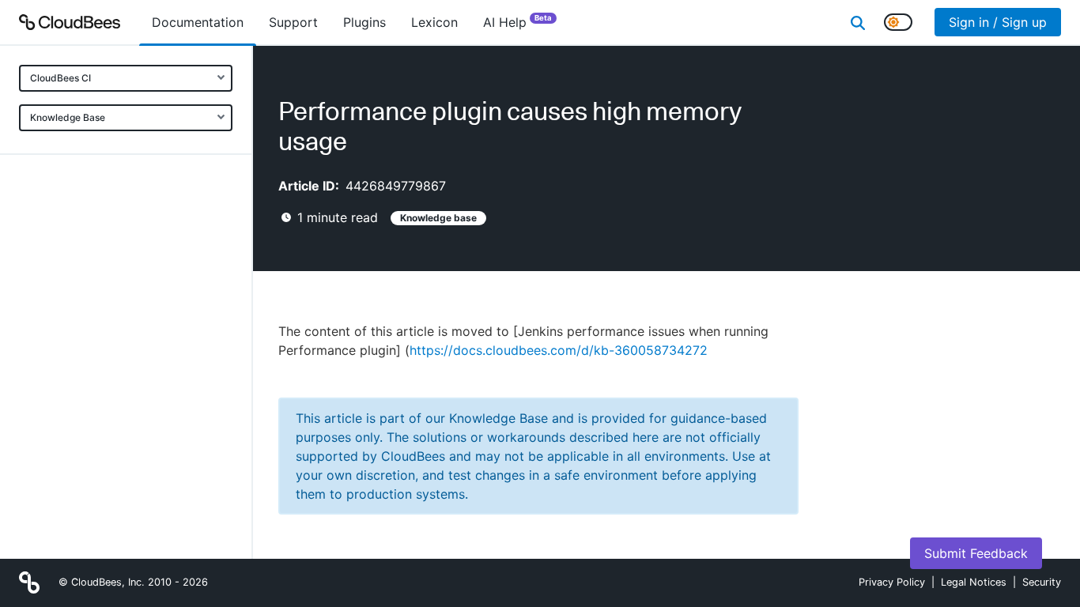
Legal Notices (973, 582)
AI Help (517, 21)
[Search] (857, 22)
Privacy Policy (892, 582)
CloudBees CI (60, 78)
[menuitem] (197, 22)
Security (1041, 582)
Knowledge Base (67, 117)
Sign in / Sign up (998, 22)
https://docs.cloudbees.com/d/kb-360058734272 (559, 350)
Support (293, 22)
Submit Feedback (976, 553)
